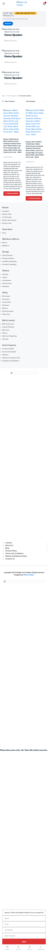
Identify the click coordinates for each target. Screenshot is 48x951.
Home (3, 95)
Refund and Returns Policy (16, 556)
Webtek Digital (29, 575)
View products (12, 193)
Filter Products (10, 101)
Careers (8, 543)
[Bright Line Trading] (24, 3)
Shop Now (8, 23)
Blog (7, 548)
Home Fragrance (12, 95)
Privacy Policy (11, 551)
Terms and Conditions (14, 553)
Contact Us (10, 559)
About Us (9, 545)
